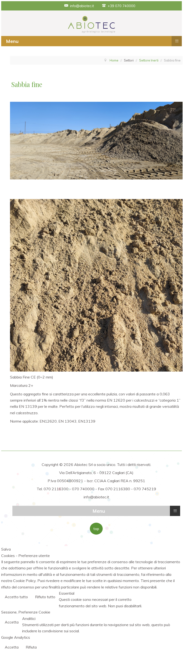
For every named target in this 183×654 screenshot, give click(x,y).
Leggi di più (168, 597)
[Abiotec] (91, 24)
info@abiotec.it (82, 6)
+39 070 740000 (121, 6)
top (96, 528)
